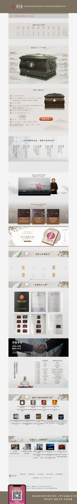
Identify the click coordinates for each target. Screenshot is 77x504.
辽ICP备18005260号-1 (44, 486)
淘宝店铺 (50, 474)
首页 (11, 16)
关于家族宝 (59, 474)
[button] (10, 215)
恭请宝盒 (23, 474)
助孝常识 (32, 474)
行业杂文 (41, 474)
